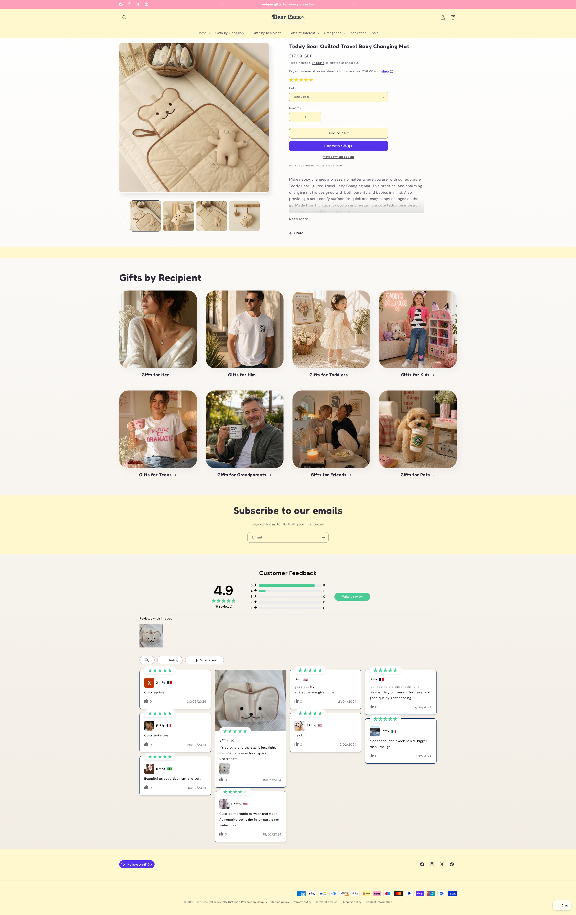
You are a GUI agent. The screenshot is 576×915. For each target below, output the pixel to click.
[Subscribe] (323, 537)
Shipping (318, 63)
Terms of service (327, 901)
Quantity (295, 108)
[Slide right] (266, 216)
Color (293, 88)
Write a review (352, 596)
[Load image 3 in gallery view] (211, 216)
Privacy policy (302, 901)
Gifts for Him (242, 374)
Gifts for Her (155, 374)
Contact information (379, 901)
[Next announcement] (354, 4)
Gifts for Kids (415, 374)
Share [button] (298, 233)
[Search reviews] (147, 660)
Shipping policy (352, 901)
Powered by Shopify (254, 902)
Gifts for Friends (328, 474)
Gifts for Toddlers (328, 374)
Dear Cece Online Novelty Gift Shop (218, 902)
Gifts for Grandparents (241, 474)
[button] (124, 17)
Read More (298, 219)
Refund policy (280, 901)
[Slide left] (124, 216)
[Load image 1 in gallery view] (145, 216)
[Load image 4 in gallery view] (244, 216)
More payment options (338, 157)
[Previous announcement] (222, 4)
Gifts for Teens (155, 474)
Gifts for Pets (415, 474)
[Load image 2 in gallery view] (178, 216)
